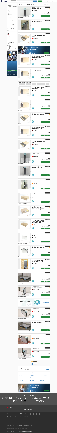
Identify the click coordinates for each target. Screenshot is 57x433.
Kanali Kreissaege (21, 380)
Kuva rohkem (34, 381)
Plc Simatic (30, 378)
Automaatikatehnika (11, 5)
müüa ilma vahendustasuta (12, 70)
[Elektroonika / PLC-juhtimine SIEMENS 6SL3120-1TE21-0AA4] (24, 12)
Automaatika (20, 375)
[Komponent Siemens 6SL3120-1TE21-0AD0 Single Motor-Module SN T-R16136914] (24, 73)
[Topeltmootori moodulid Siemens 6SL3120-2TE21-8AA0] (24, 352)
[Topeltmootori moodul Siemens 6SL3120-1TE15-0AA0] (24, 326)
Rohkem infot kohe (46, 302)
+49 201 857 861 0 (25, 406)
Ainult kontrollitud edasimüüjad (12, 49)
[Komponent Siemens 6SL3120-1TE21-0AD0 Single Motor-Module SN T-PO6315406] (24, 131)
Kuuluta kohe (47, 52)
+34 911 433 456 (10, 407)
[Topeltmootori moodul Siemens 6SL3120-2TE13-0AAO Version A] (24, 277)
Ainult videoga (10, 47)
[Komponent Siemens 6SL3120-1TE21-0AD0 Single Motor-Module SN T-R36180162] (24, 60)
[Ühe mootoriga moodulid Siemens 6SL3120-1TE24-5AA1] (24, 339)
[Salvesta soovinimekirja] (49, 8)
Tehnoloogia (41, 377)
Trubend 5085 (42, 378)
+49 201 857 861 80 (40, 406)
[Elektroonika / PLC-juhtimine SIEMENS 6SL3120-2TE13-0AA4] (24, 184)
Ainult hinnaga (10, 21)
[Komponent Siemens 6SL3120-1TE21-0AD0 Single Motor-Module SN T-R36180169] (24, 104)
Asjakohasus (46, 4)
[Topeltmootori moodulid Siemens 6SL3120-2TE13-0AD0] (24, 291)
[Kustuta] (32, 1)
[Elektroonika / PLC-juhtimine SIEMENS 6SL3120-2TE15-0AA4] (24, 158)
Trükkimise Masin (42, 380)
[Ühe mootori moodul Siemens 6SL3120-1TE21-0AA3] (24, 25)
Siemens (9, 13)
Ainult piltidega (10, 46)
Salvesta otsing (34, 361)
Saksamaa (11, 33)
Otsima (35, 1)
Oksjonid (9, 43)
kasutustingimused (29, 431)
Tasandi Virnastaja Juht (43, 375)
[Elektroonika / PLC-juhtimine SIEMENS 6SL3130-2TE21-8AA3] (24, 171)
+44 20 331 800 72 (11, 406)
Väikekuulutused (11, 42)
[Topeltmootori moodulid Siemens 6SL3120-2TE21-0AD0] (24, 313)
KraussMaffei (10, 14)
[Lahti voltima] (34, 18)
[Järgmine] (30, 11)
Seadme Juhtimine (31, 380)
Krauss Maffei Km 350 (32, 375)
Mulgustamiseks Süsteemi (33, 377)
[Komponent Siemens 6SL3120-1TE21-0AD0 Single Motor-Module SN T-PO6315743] (24, 91)
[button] (56, 1)
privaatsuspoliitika (24, 431)
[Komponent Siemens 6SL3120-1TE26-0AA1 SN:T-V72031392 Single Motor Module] (24, 264)
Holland (10, 34)
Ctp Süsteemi (20, 377)
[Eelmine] (48, 82)
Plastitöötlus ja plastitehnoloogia (12, 7)
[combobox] (12, 32)
